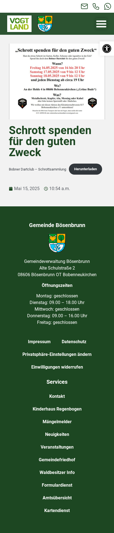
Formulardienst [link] (57, 485)
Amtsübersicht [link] (57, 497)
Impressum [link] (39, 341)
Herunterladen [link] (85, 169)
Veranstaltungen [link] (57, 447)
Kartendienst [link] (57, 510)
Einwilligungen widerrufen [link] (57, 367)
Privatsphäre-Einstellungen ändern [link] (57, 354)
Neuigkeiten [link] (57, 434)
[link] (107, 48)
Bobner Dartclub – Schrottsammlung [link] (37, 169)
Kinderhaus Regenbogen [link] (57, 409)
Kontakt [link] (57, 396)
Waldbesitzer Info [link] (57, 472)
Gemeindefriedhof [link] (57, 459)
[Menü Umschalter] (101, 23)
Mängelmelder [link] (57, 421)
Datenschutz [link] (74, 341)
